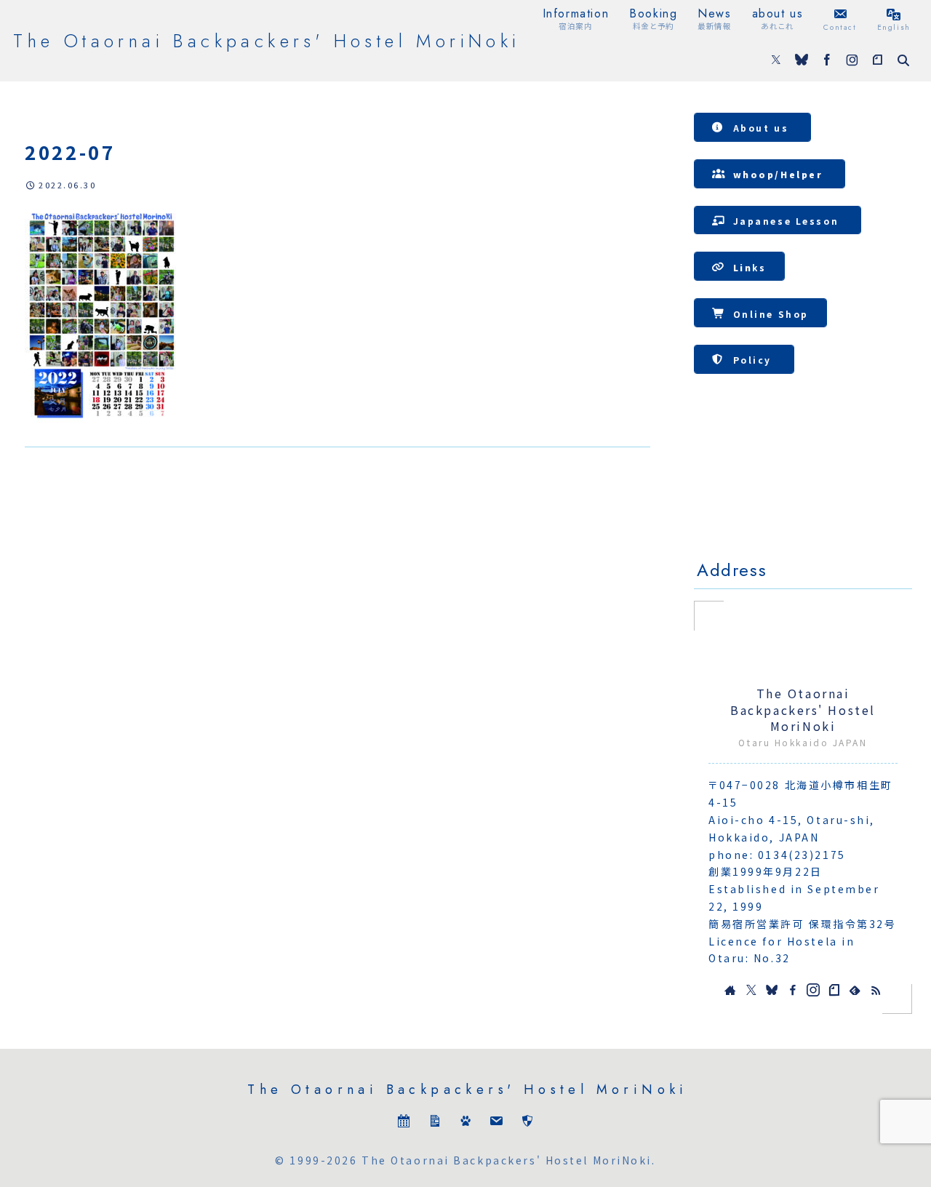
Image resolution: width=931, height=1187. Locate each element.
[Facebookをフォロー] (827, 61)
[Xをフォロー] (776, 61)
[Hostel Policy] (527, 1124)
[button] (752, 127)
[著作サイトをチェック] (730, 989)
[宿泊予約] (403, 1124)
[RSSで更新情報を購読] (875, 989)
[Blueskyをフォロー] (801, 61)
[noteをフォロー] (877, 61)
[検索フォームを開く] (903, 60)
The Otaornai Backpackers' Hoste (802, 486)
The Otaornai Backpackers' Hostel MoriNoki (803, 710)
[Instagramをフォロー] (852, 61)
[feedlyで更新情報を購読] (854, 989)
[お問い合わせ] (496, 1124)
